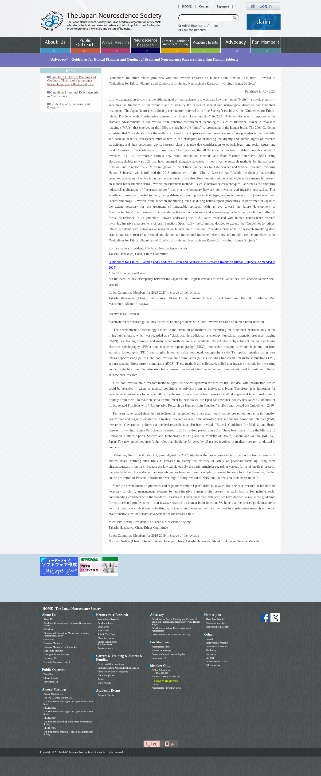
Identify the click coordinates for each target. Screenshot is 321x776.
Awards (101, 679)
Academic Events (106, 695)
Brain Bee (48, 674)
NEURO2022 (49, 728)
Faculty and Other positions (111, 664)
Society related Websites (217, 642)
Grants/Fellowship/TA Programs (113, 671)
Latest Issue (103, 626)
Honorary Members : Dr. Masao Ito (60, 647)
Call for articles (213, 665)
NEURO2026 (49, 707)
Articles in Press (105, 623)
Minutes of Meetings (161, 650)
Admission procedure (216, 623)
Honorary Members (52, 643)
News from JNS (51, 681)
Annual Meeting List (53, 694)
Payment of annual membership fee (168, 654)
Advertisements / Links (217, 661)
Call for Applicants (106, 675)
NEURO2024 (49, 718)
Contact (204, 6)
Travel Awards (104, 683)
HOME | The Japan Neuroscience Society (72, 608)
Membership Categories (217, 626)
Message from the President (56, 654)
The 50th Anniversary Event (56, 662)
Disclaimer (211, 654)
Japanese (223, 6)
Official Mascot (50, 678)
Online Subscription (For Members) (107, 643)
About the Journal (106, 638)
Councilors (48, 639)
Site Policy (211, 650)
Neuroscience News (161, 646)
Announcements (105, 648)
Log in (155, 684)
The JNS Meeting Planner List (57, 697)
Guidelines (48, 629)
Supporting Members (53, 650)
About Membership (215, 619)
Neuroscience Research (108, 619)
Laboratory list (50, 658)
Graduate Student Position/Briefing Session (118, 668)
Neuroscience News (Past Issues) (167, 688)
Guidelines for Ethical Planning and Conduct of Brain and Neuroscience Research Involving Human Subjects (176, 622)
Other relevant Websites (217, 646)
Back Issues (103, 630)
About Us (48, 619)
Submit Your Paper (107, 634)
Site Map (210, 657)
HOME (187, 6)
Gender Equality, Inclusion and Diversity (171, 634)
